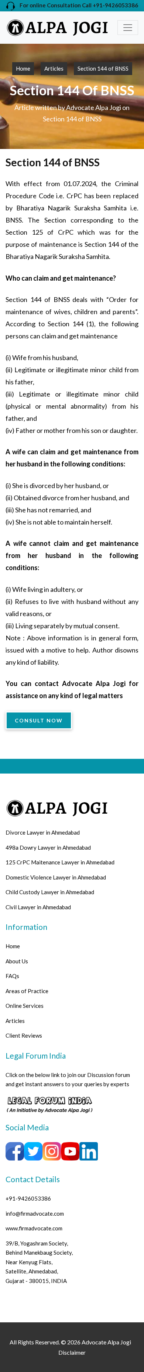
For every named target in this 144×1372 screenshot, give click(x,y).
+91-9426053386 (28, 1198)
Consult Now (39, 720)
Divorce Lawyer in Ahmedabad (43, 832)
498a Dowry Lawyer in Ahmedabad (48, 847)
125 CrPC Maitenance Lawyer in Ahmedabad (60, 862)
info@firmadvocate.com (35, 1213)
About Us (17, 961)
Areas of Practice (27, 991)
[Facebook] (49, 1104)
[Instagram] (51, 1150)
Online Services (25, 1005)
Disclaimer (72, 1352)
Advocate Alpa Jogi (106, 1342)
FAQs (12, 976)
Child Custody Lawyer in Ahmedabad (50, 892)
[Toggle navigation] (127, 27)
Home (23, 68)
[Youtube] (70, 1150)
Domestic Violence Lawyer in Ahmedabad (56, 877)
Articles (54, 68)
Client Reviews (24, 1035)
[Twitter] (33, 1150)
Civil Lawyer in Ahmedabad (38, 907)
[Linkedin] (88, 1150)
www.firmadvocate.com (34, 1228)
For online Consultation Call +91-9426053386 (76, 5)
